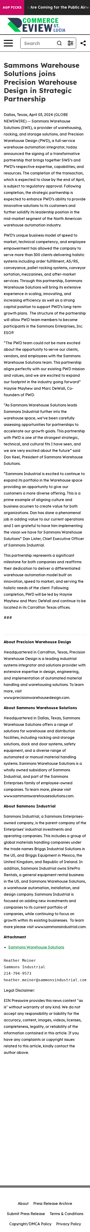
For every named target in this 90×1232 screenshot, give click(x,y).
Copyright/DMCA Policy (30, 1224)
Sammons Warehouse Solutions (36, 947)
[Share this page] (83, 43)
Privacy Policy (68, 1224)
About (23, 1203)
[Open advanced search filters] (70, 43)
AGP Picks (12, 7)
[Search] (59, 43)
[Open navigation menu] (8, 43)
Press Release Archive (52, 1203)
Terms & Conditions (66, 1213)
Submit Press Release (26, 1213)
